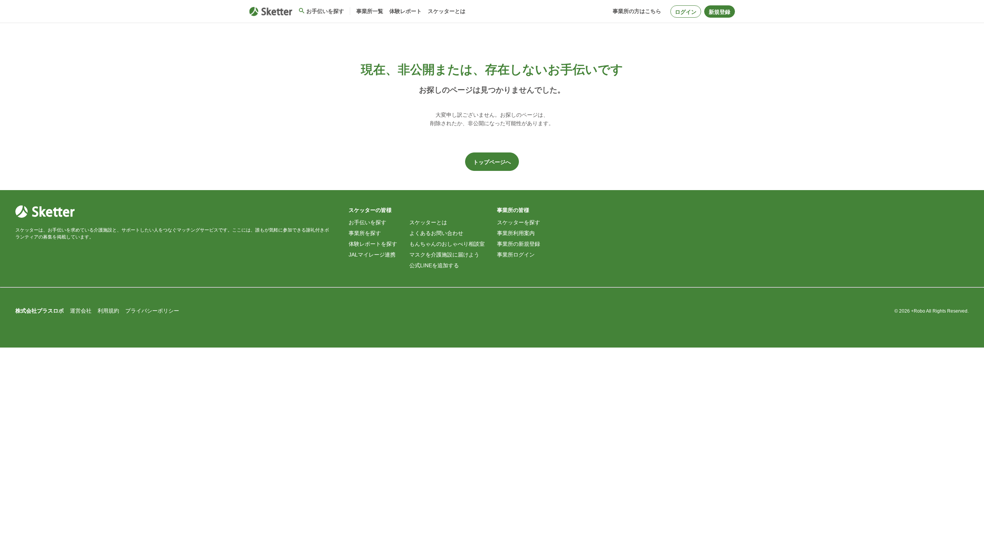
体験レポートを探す (373, 244)
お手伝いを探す (367, 222)
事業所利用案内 (516, 233)
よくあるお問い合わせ (436, 233)
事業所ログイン (516, 255)
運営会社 (80, 311)
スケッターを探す (518, 222)
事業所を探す (365, 233)
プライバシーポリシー (152, 311)
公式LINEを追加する (434, 265)
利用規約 (108, 311)
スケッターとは (428, 222)
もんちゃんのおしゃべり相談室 (447, 244)
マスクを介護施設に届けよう (444, 255)
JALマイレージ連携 (372, 255)
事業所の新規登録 (518, 244)
